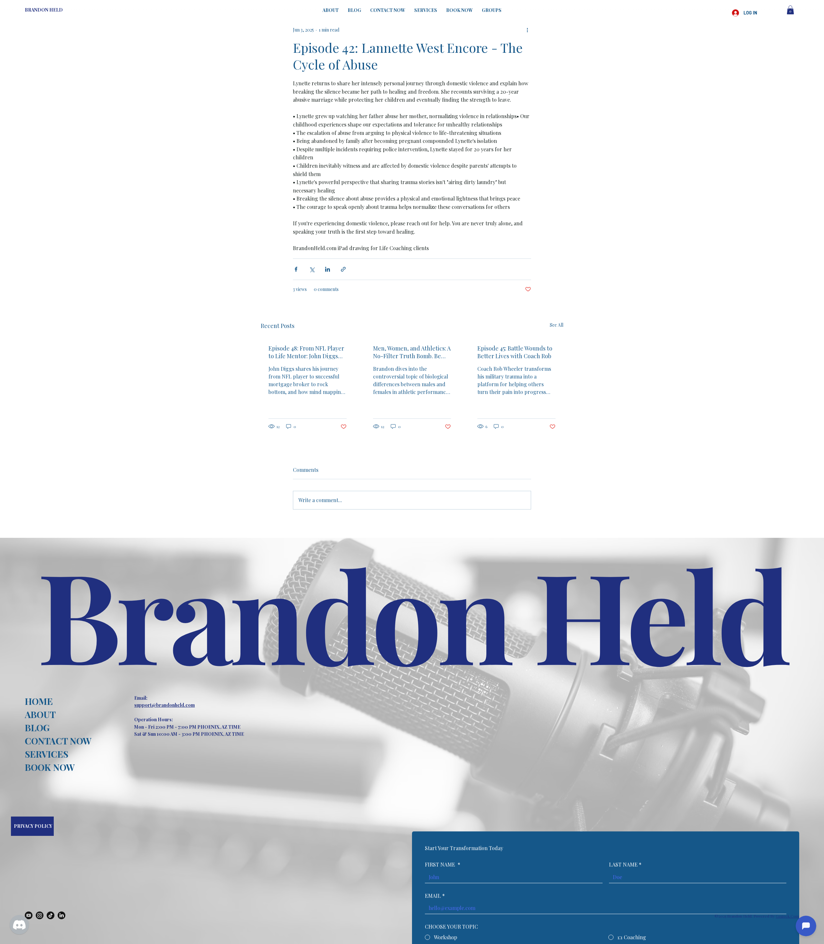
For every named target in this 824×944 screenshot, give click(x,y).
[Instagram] (39, 915)
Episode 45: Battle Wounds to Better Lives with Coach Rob (514, 352)
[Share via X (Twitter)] (312, 269)
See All (556, 325)
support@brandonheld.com (164, 705)
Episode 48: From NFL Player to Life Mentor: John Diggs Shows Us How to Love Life (306, 352)
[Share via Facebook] (296, 269)
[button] (790, 9)
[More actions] (527, 29)
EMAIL (435, 895)
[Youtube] (29, 915)
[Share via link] (343, 269)
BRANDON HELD (44, 10)
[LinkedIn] (61, 915)
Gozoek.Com (787, 916)
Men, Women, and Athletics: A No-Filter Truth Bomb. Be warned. (412, 352)
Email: (140, 698)
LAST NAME (625, 864)
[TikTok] (50, 915)
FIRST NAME (442, 864)
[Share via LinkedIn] (327, 269)
